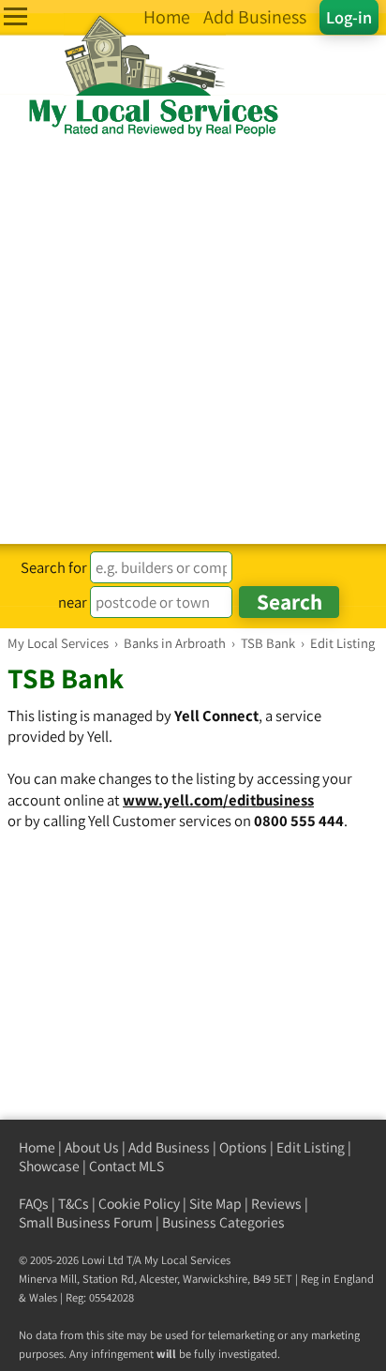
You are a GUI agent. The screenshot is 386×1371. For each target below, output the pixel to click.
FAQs (34, 1204)
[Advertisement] (193, 341)
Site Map (215, 1204)
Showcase (49, 1166)
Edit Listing (310, 1147)
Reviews (276, 1204)
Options (243, 1147)
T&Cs (73, 1204)
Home (37, 1147)
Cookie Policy (139, 1204)
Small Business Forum (86, 1222)
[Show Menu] (15, 16)
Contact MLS (126, 1166)
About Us (92, 1147)
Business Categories (223, 1222)
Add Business (169, 1147)
